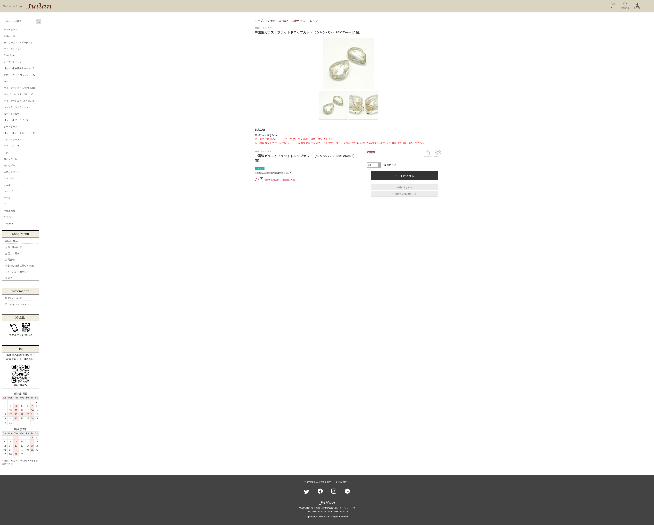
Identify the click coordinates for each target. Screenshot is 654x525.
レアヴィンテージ (13, 62)
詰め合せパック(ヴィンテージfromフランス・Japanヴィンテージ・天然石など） (22, 75)
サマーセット (10, 29)
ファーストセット (13, 49)
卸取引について (13, 298)
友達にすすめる (404, 187)
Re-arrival (8, 223)
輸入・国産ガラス (294, 20)
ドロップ (312, 20)
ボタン (7, 152)
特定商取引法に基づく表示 (19, 265)
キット (7, 81)
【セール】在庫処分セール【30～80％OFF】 (22, 68)
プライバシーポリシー (17, 271)
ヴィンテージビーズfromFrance (19, 88)
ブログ (8, 278)
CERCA (8, 217)
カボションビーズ (13, 113)
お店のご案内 (12, 253)
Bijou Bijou (9, 55)
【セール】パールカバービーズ (19, 133)
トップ (259, 20)
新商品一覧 (9, 36)
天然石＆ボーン (11, 172)
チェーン (8, 204)
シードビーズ (10, 126)
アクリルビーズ (11, 146)
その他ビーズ (10, 165)
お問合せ (10, 259)
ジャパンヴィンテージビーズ (18, 94)
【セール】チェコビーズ (16, 120)
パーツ (7, 198)
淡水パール (9, 178)
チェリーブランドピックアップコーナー (22, 42)
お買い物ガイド (13, 247)
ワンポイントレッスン (17, 304)
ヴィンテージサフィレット (17, 107)
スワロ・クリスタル (14, 139)
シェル (7, 185)
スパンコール (10, 159)
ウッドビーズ (10, 191)
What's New (11, 241)
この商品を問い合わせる (404, 194)
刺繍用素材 (9, 210)
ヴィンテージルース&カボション (20, 100)
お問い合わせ (342, 482)
